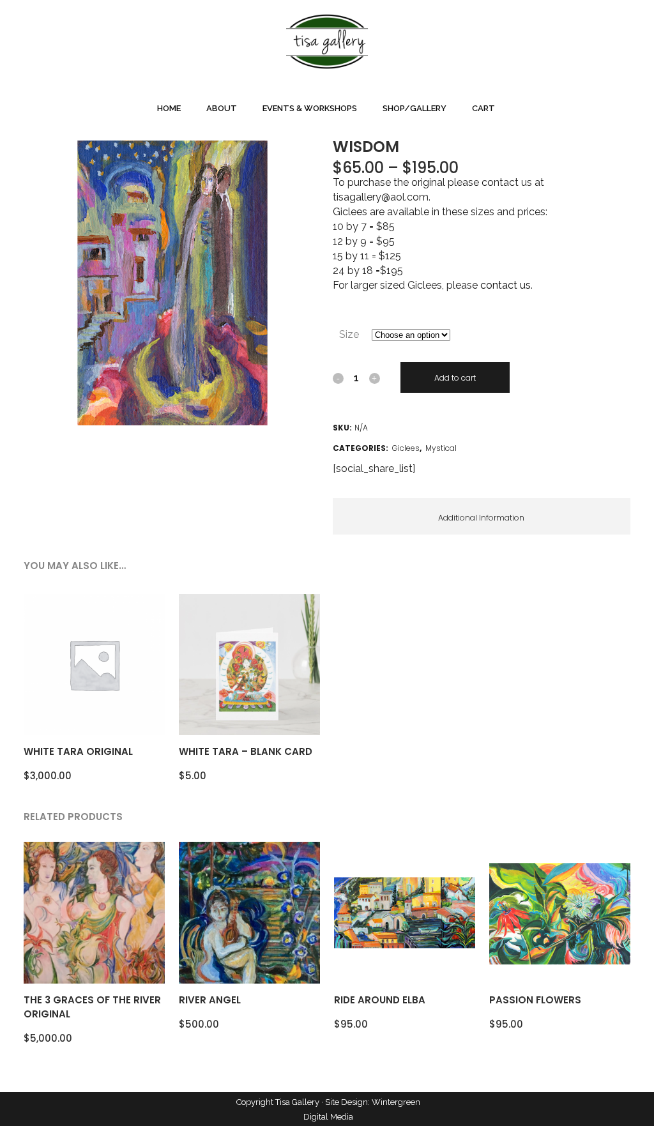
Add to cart (455, 377)
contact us (505, 285)
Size (349, 334)
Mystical (441, 448)
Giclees (406, 448)
